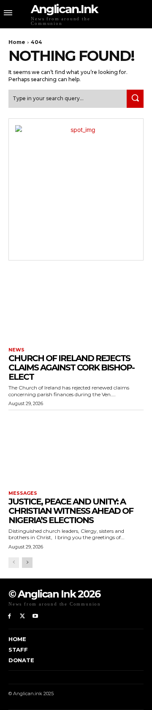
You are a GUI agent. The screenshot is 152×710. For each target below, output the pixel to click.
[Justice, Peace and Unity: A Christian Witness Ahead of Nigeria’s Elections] (76, 448)
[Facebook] (9, 616)
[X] (22, 616)
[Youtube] (35, 616)
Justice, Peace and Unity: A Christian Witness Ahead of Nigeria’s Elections (70, 510)
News (16, 350)
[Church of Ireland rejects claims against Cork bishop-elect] (76, 305)
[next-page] (27, 562)
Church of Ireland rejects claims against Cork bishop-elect (71, 367)
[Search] (135, 99)
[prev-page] (13, 562)
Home (16, 42)
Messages (22, 493)
